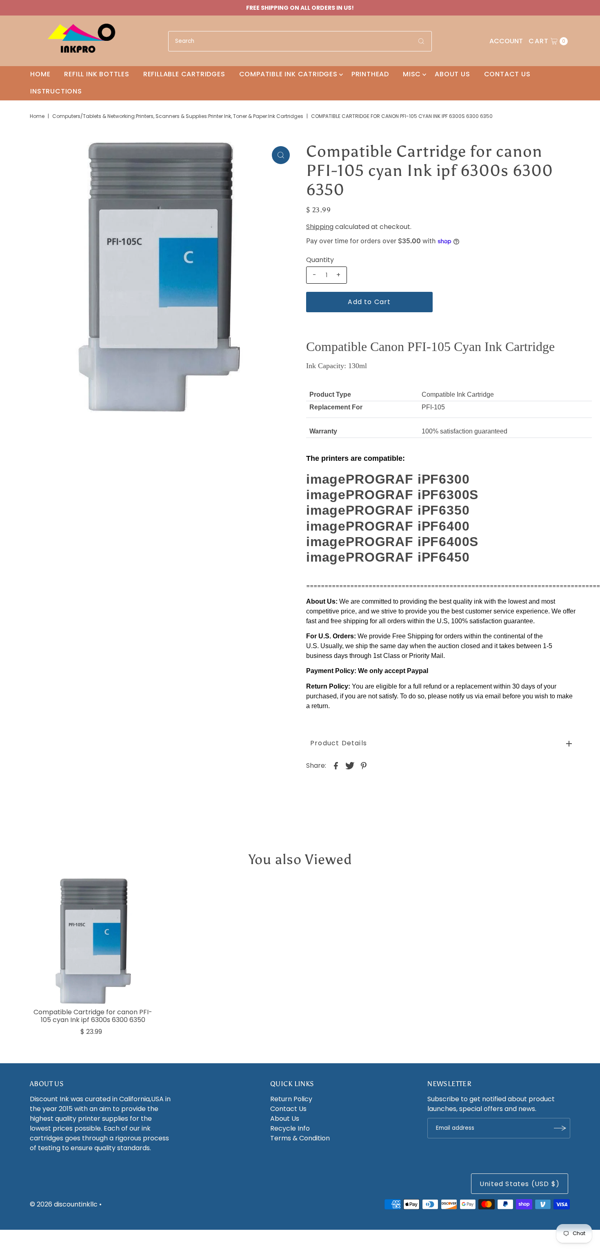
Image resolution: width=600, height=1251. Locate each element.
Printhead (370, 74)
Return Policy (291, 1099)
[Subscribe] (560, 1128)
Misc (412, 74)
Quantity (320, 260)
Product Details (338, 743)
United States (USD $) (520, 1184)
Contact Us (507, 74)
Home (40, 74)
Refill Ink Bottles (96, 74)
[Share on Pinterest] (364, 766)
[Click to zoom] (281, 155)
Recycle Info (290, 1128)
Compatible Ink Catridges (288, 74)
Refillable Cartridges (184, 74)
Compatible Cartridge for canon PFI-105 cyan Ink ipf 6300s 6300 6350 (92, 1015)
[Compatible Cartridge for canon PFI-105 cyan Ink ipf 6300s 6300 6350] (93, 941)
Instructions (56, 91)
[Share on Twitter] (350, 766)
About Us (452, 74)
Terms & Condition (300, 1138)
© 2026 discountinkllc (64, 1204)
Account (506, 41)
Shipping (319, 226)
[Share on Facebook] (336, 766)
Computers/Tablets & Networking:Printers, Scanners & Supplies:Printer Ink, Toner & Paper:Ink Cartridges (177, 116)
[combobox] (300, 41)
